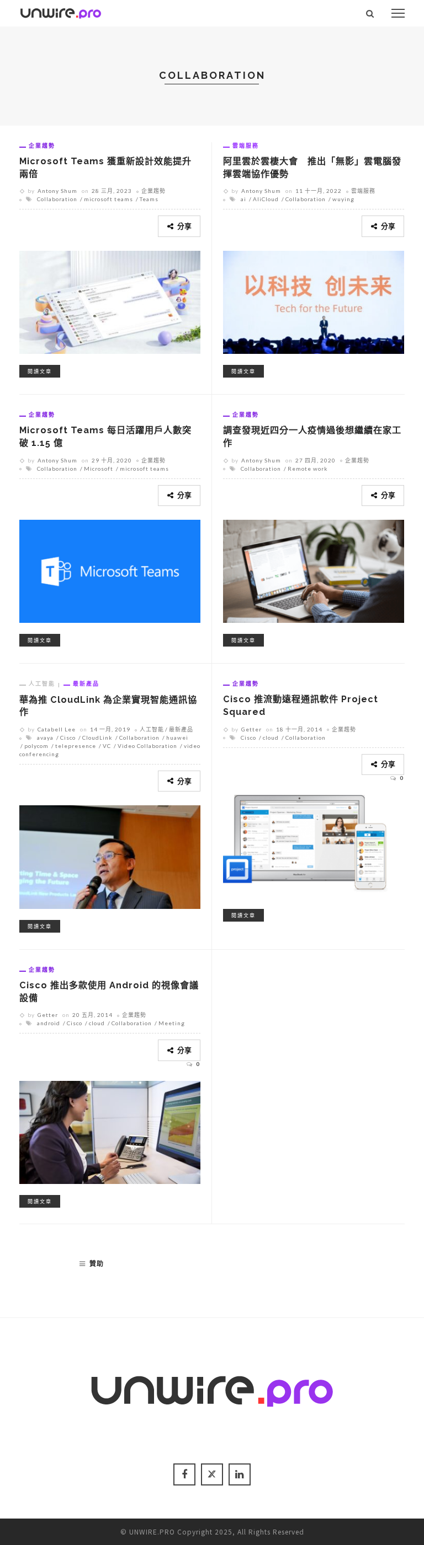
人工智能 (42, 683)
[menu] (398, 13)
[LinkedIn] (240, 1474)
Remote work (308, 468)
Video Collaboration (147, 745)
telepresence (75, 745)
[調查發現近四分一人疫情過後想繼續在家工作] (313, 570)
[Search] (370, 13)
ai (243, 199)
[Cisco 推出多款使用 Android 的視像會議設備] (109, 1130)
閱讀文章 (40, 371)
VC (107, 745)
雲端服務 (245, 145)
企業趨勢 (42, 145)
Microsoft (98, 468)
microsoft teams (108, 199)
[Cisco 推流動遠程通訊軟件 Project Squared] (313, 845)
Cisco (68, 737)
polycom (36, 745)
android (48, 1023)
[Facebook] (184, 1474)
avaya (45, 737)
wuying (343, 199)
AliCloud (266, 199)
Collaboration (57, 199)
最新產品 (86, 683)
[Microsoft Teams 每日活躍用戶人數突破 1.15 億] (109, 570)
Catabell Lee (57, 729)
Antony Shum (57, 190)
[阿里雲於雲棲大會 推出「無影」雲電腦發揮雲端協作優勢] (313, 300)
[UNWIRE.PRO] (60, 11)
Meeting (171, 1023)
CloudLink (97, 737)
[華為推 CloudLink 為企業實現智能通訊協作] (109, 855)
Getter (251, 729)
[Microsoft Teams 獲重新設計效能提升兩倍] (109, 300)
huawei (177, 737)
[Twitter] (212, 1474)
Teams (149, 199)
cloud (271, 737)
